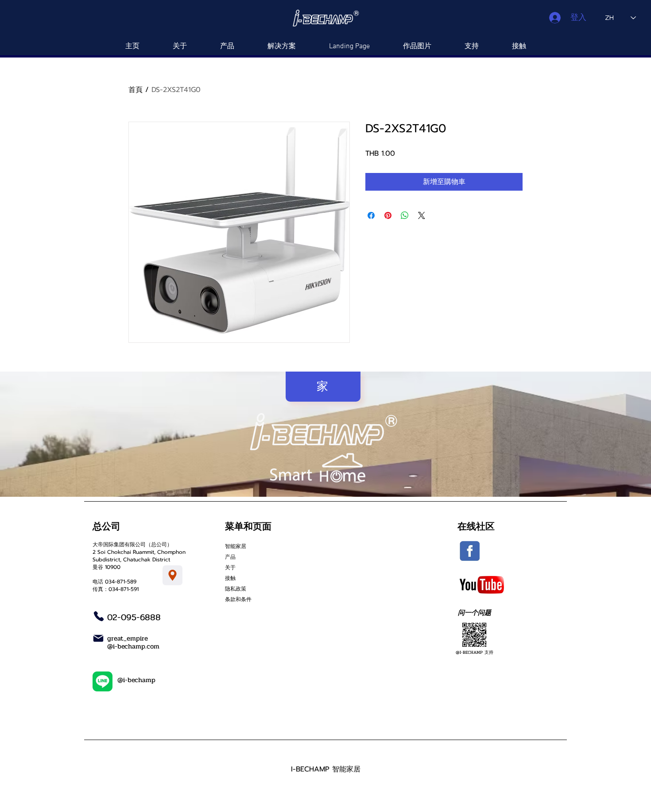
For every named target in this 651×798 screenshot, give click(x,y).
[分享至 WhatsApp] (404, 215)
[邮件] (98, 638)
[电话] (99, 616)
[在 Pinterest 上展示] (388, 215)
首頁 (135, 89)
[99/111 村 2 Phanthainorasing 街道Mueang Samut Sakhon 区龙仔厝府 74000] (172, 575)
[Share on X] (421, 215)
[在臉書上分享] (371, 215)
